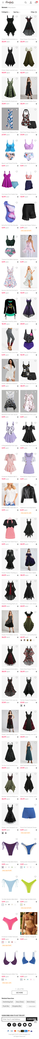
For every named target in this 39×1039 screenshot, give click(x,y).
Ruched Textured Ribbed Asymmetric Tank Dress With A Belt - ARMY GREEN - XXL (10, 796)
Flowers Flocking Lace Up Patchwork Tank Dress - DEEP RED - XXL (28, 734)
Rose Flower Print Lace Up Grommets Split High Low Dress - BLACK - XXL (10, 700)
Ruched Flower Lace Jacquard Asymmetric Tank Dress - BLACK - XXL (28, 603)
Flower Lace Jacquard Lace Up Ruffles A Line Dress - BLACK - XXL (10, 827)
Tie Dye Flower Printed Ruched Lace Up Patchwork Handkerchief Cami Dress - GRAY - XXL (28, 700)
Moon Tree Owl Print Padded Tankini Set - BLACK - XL (28, 352)
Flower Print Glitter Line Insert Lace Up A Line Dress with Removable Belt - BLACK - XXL (10, 635)
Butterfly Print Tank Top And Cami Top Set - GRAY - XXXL (10, 414)
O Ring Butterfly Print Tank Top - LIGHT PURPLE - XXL (10, 445)
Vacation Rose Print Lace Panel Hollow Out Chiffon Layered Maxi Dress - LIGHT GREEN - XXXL (28, 290)
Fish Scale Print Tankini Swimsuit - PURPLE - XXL (10, 194)
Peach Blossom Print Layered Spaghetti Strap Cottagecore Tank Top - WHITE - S (28, 414)
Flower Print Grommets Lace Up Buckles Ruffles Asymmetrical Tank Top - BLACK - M (10, 39)
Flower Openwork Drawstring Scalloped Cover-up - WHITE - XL (10, 383)
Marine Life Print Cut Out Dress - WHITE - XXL (10, 290)
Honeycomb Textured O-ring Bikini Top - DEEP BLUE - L (28, 974)
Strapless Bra (16, 1006)
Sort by (16, 12)
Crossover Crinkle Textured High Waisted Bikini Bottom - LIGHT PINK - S (10, 936)
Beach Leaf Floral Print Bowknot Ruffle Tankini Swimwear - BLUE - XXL (10, 163)
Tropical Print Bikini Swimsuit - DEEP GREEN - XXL (10, 259)
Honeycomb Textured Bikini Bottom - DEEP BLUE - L (28, 862)
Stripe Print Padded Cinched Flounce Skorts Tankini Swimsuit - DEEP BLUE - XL (28, 194)
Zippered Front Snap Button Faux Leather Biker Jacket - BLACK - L (28, 507)
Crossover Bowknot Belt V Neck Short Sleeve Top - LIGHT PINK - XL (10, 476)
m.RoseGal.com (11, 2)
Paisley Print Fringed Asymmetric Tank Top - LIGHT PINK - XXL (28, 259)
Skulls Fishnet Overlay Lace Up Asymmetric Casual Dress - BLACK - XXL (28, 796)
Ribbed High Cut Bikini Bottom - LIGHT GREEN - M (28, 899)
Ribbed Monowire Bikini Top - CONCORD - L (10, 974)
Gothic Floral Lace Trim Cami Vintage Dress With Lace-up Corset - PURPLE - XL (28, 321)
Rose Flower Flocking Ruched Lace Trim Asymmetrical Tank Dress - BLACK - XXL (28, 541)
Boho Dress (31, 1002)
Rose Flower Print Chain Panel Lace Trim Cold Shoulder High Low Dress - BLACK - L (28, 39)
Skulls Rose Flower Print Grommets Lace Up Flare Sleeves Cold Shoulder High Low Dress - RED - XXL (28, 669)
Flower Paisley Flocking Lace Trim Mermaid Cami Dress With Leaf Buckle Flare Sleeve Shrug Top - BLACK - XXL (10, 573)
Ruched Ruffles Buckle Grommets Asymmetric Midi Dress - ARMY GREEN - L (28, 70)
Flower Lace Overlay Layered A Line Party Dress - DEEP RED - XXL (10, 734)
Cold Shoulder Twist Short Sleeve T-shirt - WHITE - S (10, 507)
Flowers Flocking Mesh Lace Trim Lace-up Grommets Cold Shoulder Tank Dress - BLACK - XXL (10, 603)
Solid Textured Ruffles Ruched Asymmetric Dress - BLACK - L (28, 101)
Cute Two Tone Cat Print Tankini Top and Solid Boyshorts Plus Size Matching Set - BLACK (28, 383)
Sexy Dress (20, 1002)
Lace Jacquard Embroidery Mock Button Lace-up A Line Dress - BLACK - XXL (10, 669)
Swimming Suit (8, 1002)
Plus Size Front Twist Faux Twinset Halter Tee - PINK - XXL (10, 541)
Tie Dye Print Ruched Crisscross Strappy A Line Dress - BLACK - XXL (10, 765)
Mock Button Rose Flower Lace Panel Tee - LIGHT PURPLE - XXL (28, 476)
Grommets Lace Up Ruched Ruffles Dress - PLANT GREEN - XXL (28, 635)
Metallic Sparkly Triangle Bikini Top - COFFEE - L (28, 936)
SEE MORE (19, 993)
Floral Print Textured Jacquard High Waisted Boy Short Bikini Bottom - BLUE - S (28, 827)
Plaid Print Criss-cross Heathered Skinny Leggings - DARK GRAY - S (10, 352)
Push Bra (6, 1006)
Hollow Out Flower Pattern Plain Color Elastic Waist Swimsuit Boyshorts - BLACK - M (28, 225)
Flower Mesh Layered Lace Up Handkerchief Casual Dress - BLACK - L (10, 70)
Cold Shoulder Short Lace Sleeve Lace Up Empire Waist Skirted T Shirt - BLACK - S (28, 445)
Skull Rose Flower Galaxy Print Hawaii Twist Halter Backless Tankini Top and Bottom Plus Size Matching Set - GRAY (28, 132)
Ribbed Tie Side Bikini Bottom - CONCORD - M (10, 862)
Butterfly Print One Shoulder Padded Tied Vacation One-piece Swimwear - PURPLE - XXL (10, 225)
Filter (33, 12)
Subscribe (31, 1019)
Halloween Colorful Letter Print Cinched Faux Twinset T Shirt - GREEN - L (10, 321)
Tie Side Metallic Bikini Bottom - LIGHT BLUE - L (10, 899)
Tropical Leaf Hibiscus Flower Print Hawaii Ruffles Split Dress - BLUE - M (10, 132)
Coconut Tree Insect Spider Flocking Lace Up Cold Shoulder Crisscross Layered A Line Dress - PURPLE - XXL (28, 573)
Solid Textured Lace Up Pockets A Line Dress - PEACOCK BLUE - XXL (28, 765)
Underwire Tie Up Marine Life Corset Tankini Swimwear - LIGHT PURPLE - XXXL (28, 163)
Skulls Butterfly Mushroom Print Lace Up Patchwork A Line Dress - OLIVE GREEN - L (10, 101)
